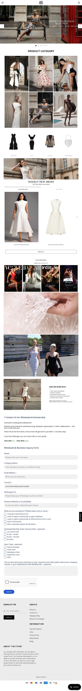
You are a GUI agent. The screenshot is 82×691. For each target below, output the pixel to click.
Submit (9, 592)
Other (9, 557)
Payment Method (36, 629)
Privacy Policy (34, 635)
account (78, 2)
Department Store (13, 555)
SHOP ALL (41, 252)
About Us (33, 610)
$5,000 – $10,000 (13, 537)
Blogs (32, 641)
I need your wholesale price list (17, 514)
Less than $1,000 (13, 532)
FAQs (31, 632)
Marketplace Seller (13, 552)
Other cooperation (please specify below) (21, 524)
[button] (76, 217)
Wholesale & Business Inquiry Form (21, 448)
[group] (22, 219)
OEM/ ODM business (14, 522)
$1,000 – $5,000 (12, 534)
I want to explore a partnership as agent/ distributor (25, 516)
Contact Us (33, 613)
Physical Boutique (13, 547)
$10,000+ (10, 539)
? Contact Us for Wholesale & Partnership (24, 417)
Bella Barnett (34, 638)
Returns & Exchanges (37, 619)
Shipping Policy (35, 616)
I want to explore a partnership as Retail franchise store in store (29, 519)
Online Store (11, 550)
